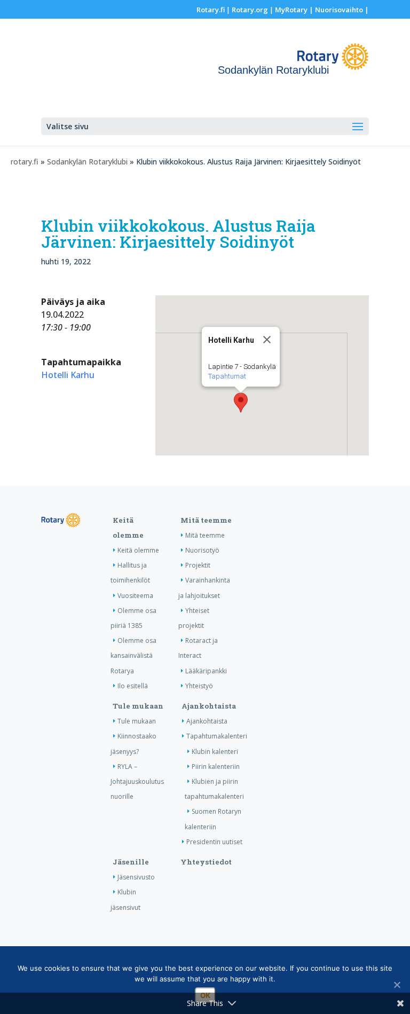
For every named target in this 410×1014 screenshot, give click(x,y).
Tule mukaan (138, 706)
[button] (241, 402)
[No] (396, 984)
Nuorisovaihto (339, 9)
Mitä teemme (206, 520)
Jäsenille (131, 862)
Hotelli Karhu (67, 375)
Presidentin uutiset (214, 841)
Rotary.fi (210, 9)
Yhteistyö (199, 685)
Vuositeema (135, 595)
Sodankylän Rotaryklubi (87, 161)
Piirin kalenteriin (216, 766)
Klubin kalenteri (215, 751)
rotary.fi (24, 161)
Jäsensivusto (136, 877)
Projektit (197, 565)
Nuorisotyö (202, 550)
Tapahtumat (227, 376)
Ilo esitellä (132, 685)
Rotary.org (250, 9)
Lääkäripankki (206, 670)
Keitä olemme (138, 550)
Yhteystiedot (206, 862)
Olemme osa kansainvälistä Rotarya (133, 655)
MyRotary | (295, 9)
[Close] (267, 339)
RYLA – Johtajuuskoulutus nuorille (137, 781)
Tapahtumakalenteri (216, 736)
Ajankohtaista (209, 706)
